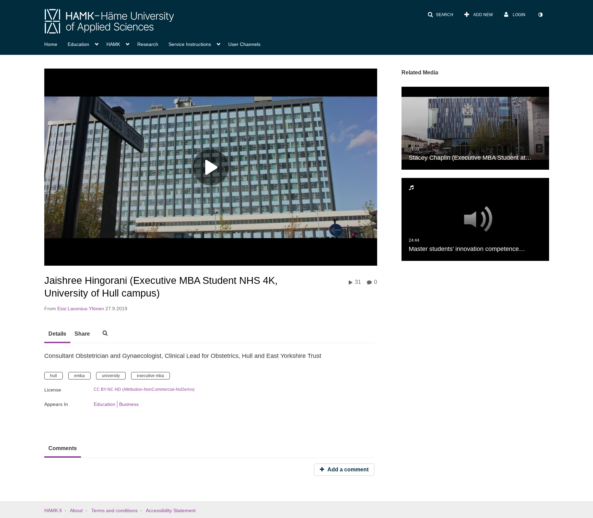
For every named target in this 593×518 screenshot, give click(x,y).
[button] (440, 15)
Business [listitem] (129, 404)
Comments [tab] (62, 448)
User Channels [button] (244, 44)
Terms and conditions (114, 510)
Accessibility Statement (171, 510)
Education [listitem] (104, 404)
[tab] (57, 334)
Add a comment (347, 469)
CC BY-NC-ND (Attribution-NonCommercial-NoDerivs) (144, 389)
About (76, 510)
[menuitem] (56, 43)
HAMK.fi (53, 510)
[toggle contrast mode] (540, 15)
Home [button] (50, 44)
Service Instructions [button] (189, 44)
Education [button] (78, 44)
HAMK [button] (113, 44)
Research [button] (147, 44)
